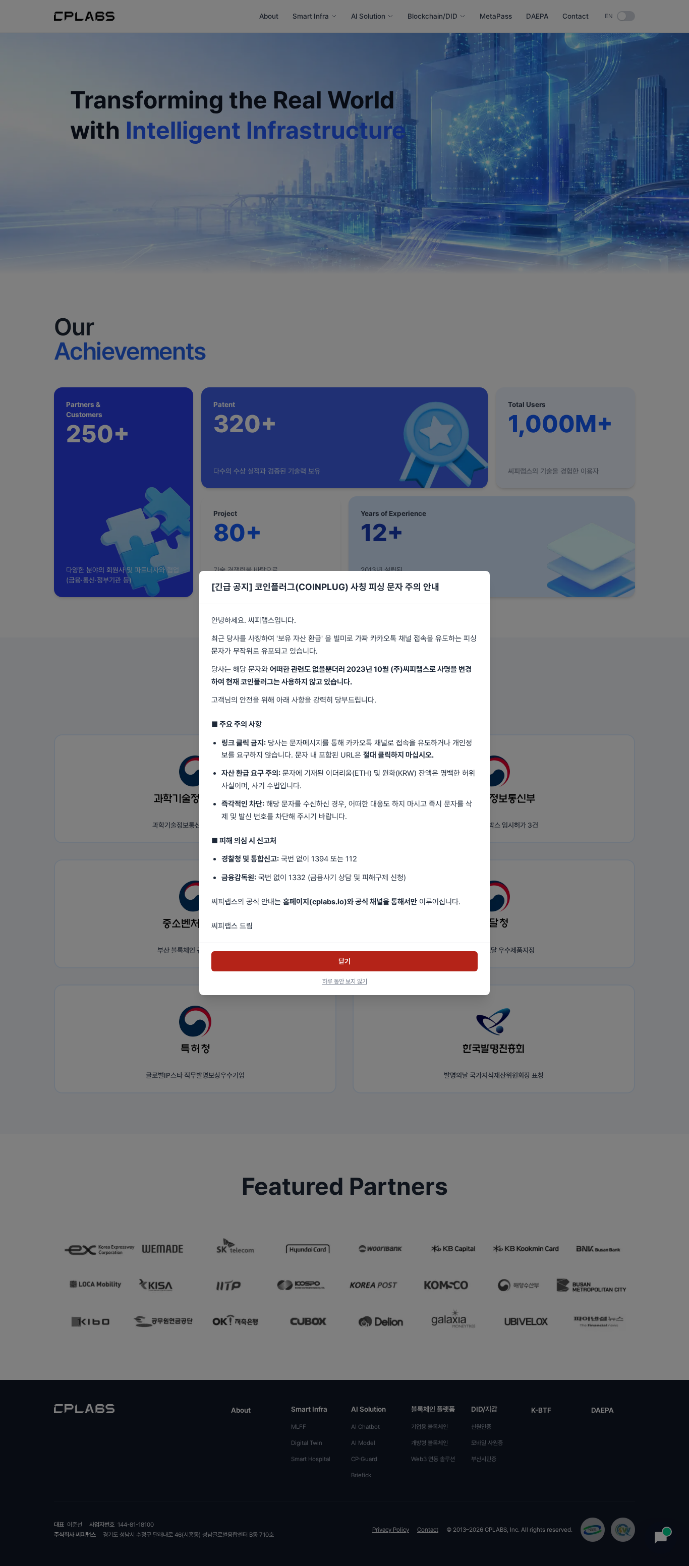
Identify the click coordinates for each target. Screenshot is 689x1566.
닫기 (344, 961)
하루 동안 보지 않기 (344, 981)
